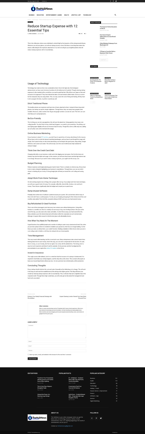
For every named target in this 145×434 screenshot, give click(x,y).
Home (29, 19)
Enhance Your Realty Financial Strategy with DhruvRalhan (40, 297)
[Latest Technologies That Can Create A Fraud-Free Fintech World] (111, 90)
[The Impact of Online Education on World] (94, 29)
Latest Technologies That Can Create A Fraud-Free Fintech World (111, 97)
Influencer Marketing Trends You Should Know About (96, 97)
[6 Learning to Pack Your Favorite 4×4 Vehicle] (63, 388)
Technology (87, 15)
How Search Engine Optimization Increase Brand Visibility (108, 36)
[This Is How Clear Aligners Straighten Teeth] (32, 388)
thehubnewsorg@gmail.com (65, 426)
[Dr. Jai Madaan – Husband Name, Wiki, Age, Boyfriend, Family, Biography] (63, 380)
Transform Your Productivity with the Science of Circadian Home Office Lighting (45, 379)
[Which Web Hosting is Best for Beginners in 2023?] (111, 74)
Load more (103, 60)
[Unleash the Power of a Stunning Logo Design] (32, 396)
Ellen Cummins (33, 33)
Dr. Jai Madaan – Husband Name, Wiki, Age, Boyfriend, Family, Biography (76, 379)
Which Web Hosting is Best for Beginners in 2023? (110, 81)
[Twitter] (116, 1)
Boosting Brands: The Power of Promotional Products (95, 81)
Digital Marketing (94, 77)
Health (66, 15)
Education (40, 15)
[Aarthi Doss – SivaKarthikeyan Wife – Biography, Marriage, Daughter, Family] (63, 396)
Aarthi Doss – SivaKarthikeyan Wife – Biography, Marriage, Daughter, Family (77, 396)
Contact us (44, 1)
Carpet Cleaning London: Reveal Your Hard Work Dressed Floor (73, 297)
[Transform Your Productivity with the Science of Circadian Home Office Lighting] (32, 380)
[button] (115, 15)
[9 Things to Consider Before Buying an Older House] (94, 53)
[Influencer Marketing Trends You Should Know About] (96, 90)
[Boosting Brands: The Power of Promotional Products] (96, 74)
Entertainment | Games (54, 15)
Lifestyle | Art (76, 15)
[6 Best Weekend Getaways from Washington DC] (94, 45)
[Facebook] (110, 1)
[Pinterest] (113, 1)
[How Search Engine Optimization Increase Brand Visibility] (94, 37)
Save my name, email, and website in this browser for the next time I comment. (50, 354)
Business (31, 15)
